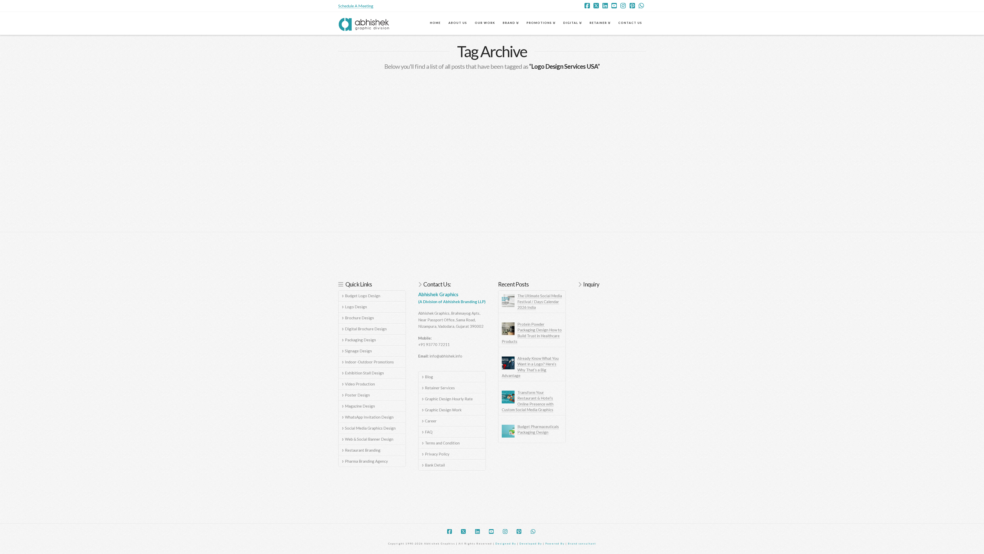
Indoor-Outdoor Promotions (369, 362)
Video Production (360, 384)
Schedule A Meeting (355, 5)
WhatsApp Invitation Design (369, 417)
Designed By (506, 543)
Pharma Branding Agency (366, 461)
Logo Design (356, 306)
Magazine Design (360, 406)
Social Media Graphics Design (370, 428)
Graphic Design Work (443, 410)
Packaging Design (360, 340)
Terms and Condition (442, 443)
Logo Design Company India (383, 146)
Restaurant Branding (363, 450)
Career (431, 421)
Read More (356, 188)
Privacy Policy (437, 454)
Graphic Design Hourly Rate (449, 399)
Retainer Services (440, 387)
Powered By (555, 543)
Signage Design (358, 351)
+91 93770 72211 (434, 344)
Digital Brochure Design (366, 329)
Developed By (531, 543)
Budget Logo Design (362, 295)
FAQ (429, 432)
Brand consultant (582, 543)
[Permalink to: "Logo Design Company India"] (386, 108)
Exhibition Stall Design (364, 373)
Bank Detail (435, 465)
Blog (429, 376)
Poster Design (357, 395)
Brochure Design (359, 317)
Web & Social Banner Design (369, 439)
